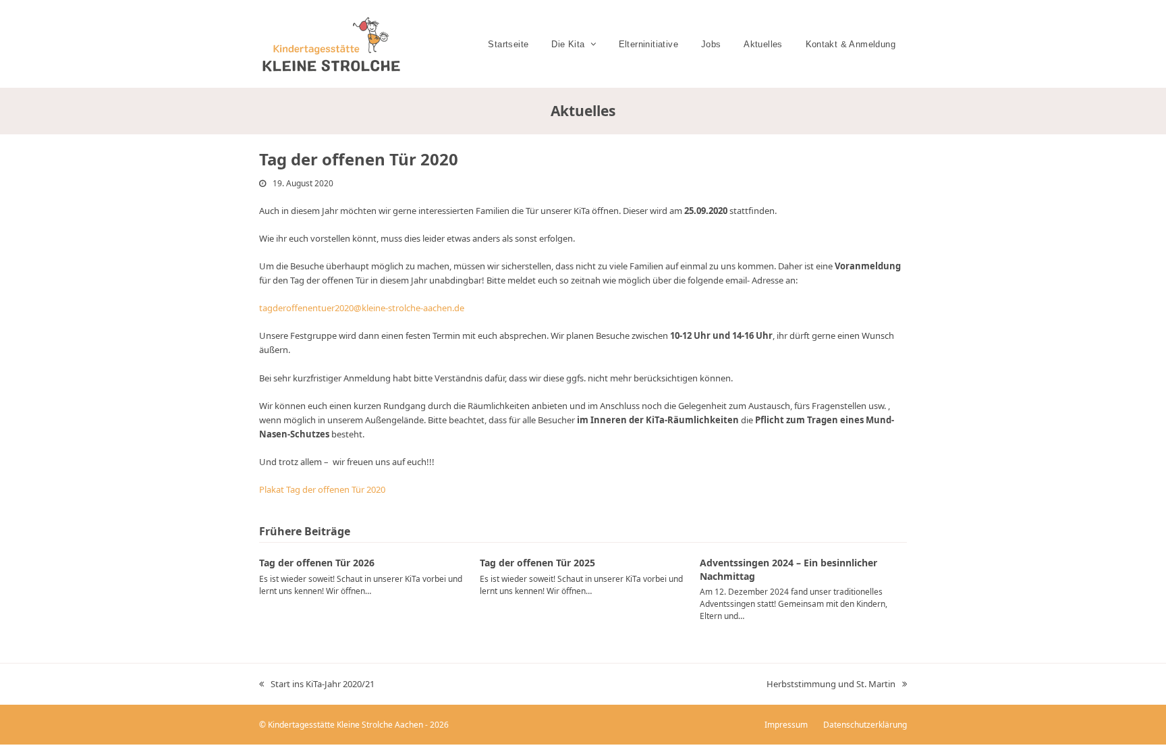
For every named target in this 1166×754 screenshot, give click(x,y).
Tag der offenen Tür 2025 (537, 562)
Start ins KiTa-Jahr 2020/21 (316, 684)
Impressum (786, 724)
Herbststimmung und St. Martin (831, 684)
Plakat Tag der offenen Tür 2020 (322, 489)
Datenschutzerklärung (865, 724)
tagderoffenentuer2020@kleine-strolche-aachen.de (361, 308)
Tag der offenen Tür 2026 (316, 562)
